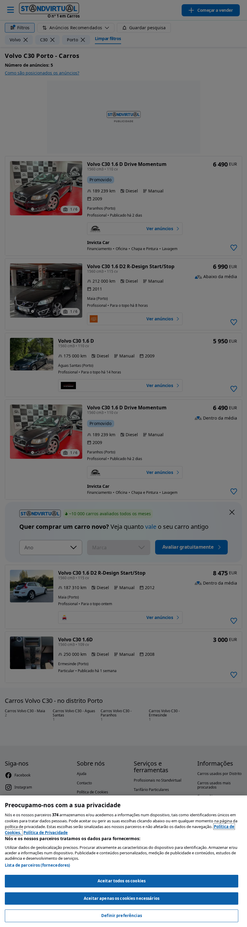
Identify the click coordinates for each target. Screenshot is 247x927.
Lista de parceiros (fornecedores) (37, 865)
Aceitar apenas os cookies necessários (121, 898)
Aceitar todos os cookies (121, 881)
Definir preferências (121, 915)
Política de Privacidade (45, 832)
